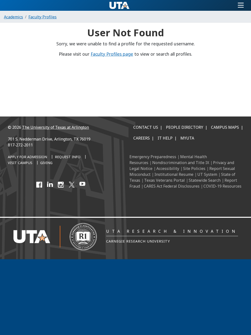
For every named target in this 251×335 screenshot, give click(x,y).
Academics (13, 17)
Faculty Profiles (42, 17)
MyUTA (187, 138)
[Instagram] (61, 185)
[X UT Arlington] (72, 185)
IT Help (165, 138)
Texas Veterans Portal (164, 180)
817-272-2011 (20, 145)
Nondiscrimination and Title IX (180, 162)
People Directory (184, 127)
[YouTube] (82, 185)
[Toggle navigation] (241, 5)
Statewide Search (205, 180)
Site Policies (194, 168)
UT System (207, 174)
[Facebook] (39, 185)
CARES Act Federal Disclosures (172, 186)
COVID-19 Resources (222, 186)
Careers (141, 138)
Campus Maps (225, 127)
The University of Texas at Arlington (55, 127)
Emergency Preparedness (152, 156)
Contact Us (145, 127)
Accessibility (167, 168)
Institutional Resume (173, 174)
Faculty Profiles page (112, 54)
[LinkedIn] (50, 185)
